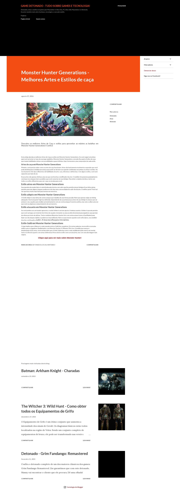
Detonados (113, 116)
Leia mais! (86, 387)
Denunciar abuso (150, 70)
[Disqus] (59, 273)
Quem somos (40, 19)
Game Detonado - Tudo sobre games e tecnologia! (55, 5)
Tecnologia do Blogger (74, 487)
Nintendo (113, 121)
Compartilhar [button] (116, 104)
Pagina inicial (25, 19)
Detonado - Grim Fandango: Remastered (54, 453)
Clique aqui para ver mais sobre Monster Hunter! (59, 238)
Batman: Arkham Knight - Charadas (50, 370)
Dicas (111, 119)
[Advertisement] (73, 37)
